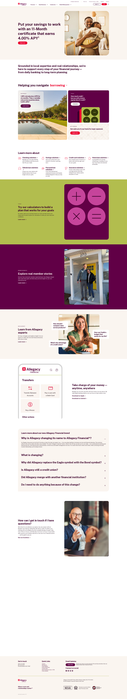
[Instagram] (66, 670)
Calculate (75, 104)
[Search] (108, 4)
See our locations (23, 537)
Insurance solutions (76, 168)
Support (102, 1)
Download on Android (79, 398)
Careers (107, 1)
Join (104, 4)
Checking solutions (29, 158)
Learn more (26, 106)
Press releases (45, 671)
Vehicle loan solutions (30, 168)
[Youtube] (70, 670)
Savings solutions (52, 158)
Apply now (75, 133)
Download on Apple (78, 396)
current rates (82, 642)
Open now (22, 43)
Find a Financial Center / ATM (48, 669)
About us (85, 1)
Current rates (45, 668)
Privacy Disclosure (46, 667)
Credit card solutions (76, 158)
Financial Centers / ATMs (93, 1)
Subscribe (70, 664)
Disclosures (44, 665)
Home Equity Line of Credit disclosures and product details (47, 646)
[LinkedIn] (68, 670)
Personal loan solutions (50, 168)
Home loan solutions (99, 158)
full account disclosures (94, 642)
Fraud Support (45, 666)
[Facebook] (72, 670)
